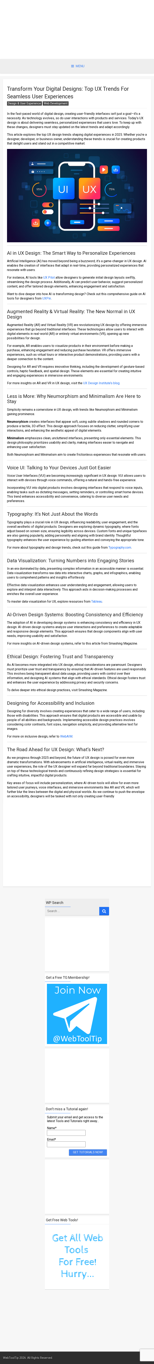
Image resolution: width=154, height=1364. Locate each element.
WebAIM (66, 736)
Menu (80, 66)
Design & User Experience (24, 103)
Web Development (56, 103)
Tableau (96, 601)
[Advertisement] (77, 29)
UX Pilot (49, 277)
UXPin (46, 298)
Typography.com (119, 547)
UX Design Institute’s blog (101, 383)
